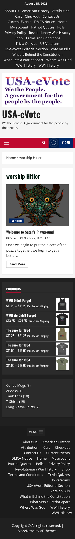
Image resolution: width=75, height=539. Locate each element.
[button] (6, 142)
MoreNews (26, 531)
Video (66, 142)
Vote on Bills (60, 49)
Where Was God (59, 60)
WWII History (49, 65)
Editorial (16, 220)
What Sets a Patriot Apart (23, 60)
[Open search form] (43, 143)
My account (19, 27)
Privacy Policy (15, 32)
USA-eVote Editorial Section (26, 49)
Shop (19, 38)
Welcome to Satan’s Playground (37, 205)
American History (35, 11)
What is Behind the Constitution (37, 54)
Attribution (61, 11)
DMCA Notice (44, 21)
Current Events (19, 21)
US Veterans (50, 43)
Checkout (32, 16)
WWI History (26, 65)
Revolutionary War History (49, 32)
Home (62, 21)
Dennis (13, 238)
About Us (12, 11)
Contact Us (51, 16)
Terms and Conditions (43, 38)
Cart (18, 16)
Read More (19, 265)
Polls (61, 27)
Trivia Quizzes (26, 43)
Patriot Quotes (42, 27)
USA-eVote (21, 114)
